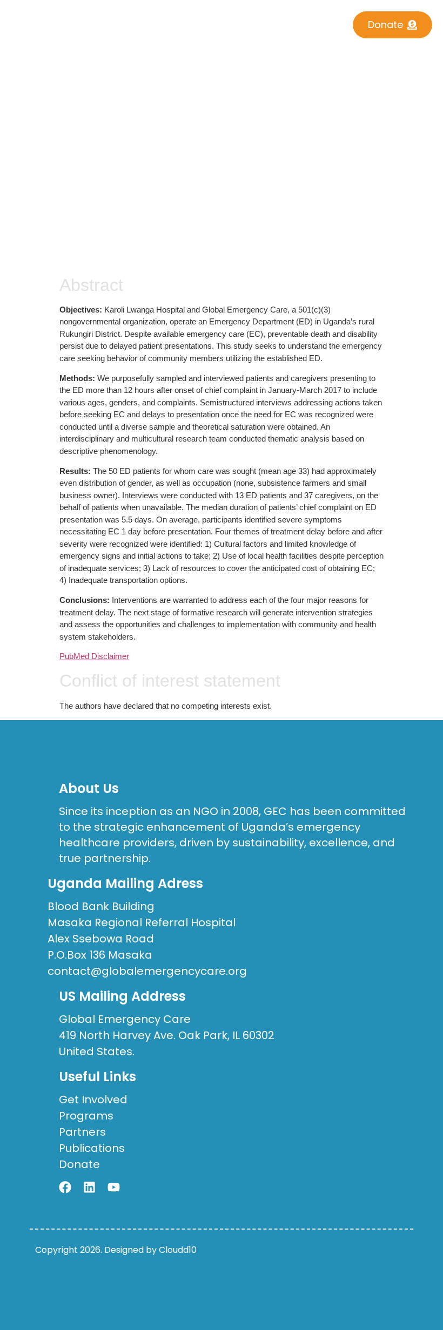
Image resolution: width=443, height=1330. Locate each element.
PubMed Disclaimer (94, 656)
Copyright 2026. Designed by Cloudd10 (116, 1250)
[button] (203, 21)
